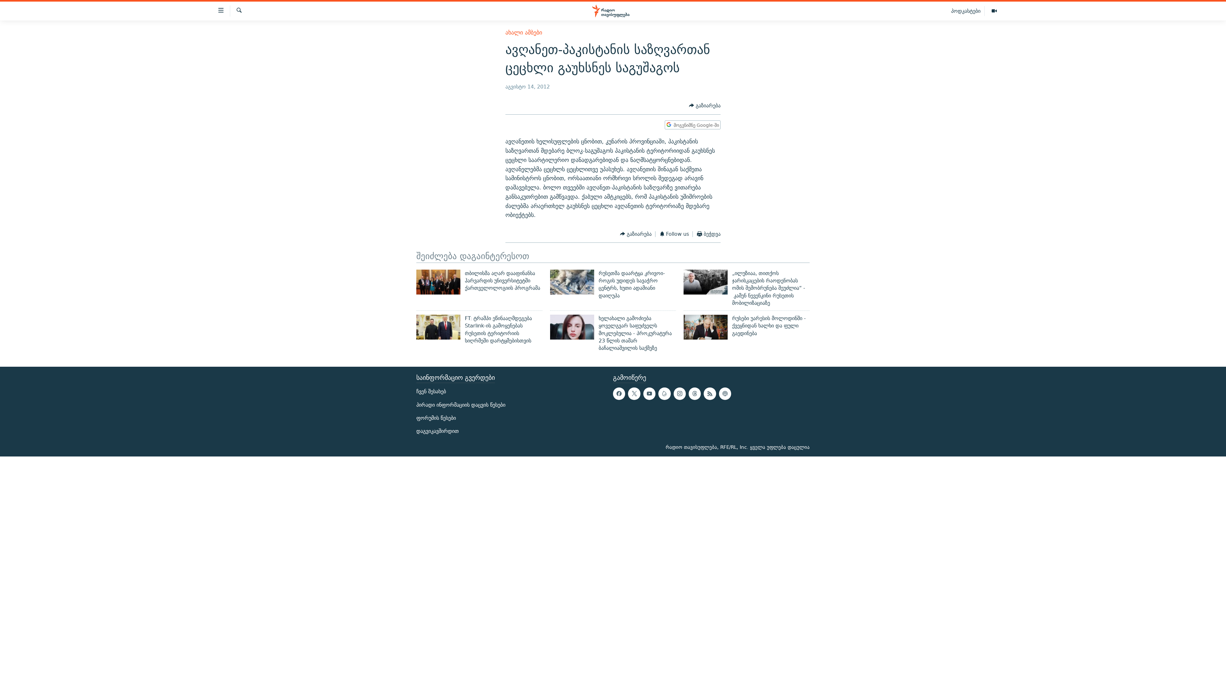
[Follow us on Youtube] (649, 393)
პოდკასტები (965, 10)
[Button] (705, 106)
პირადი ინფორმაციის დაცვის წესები (460, 405)
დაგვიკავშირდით (437, 431)
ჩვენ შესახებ (431, 391)
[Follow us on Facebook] (619, 393)
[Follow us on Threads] (695, 393)
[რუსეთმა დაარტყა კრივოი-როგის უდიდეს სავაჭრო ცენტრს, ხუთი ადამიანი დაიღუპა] (572, 282)
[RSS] (710, 393)
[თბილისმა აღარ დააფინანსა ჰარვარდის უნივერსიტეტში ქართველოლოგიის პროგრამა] (438, 282)
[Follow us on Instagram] (680, 393)
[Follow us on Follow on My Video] (664, 393)
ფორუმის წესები (436, 418)
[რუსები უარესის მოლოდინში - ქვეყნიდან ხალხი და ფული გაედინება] (706, 327)
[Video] (994, 11)
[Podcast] (725, 393)
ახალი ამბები (523, 32)
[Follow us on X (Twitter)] (634, 393)
